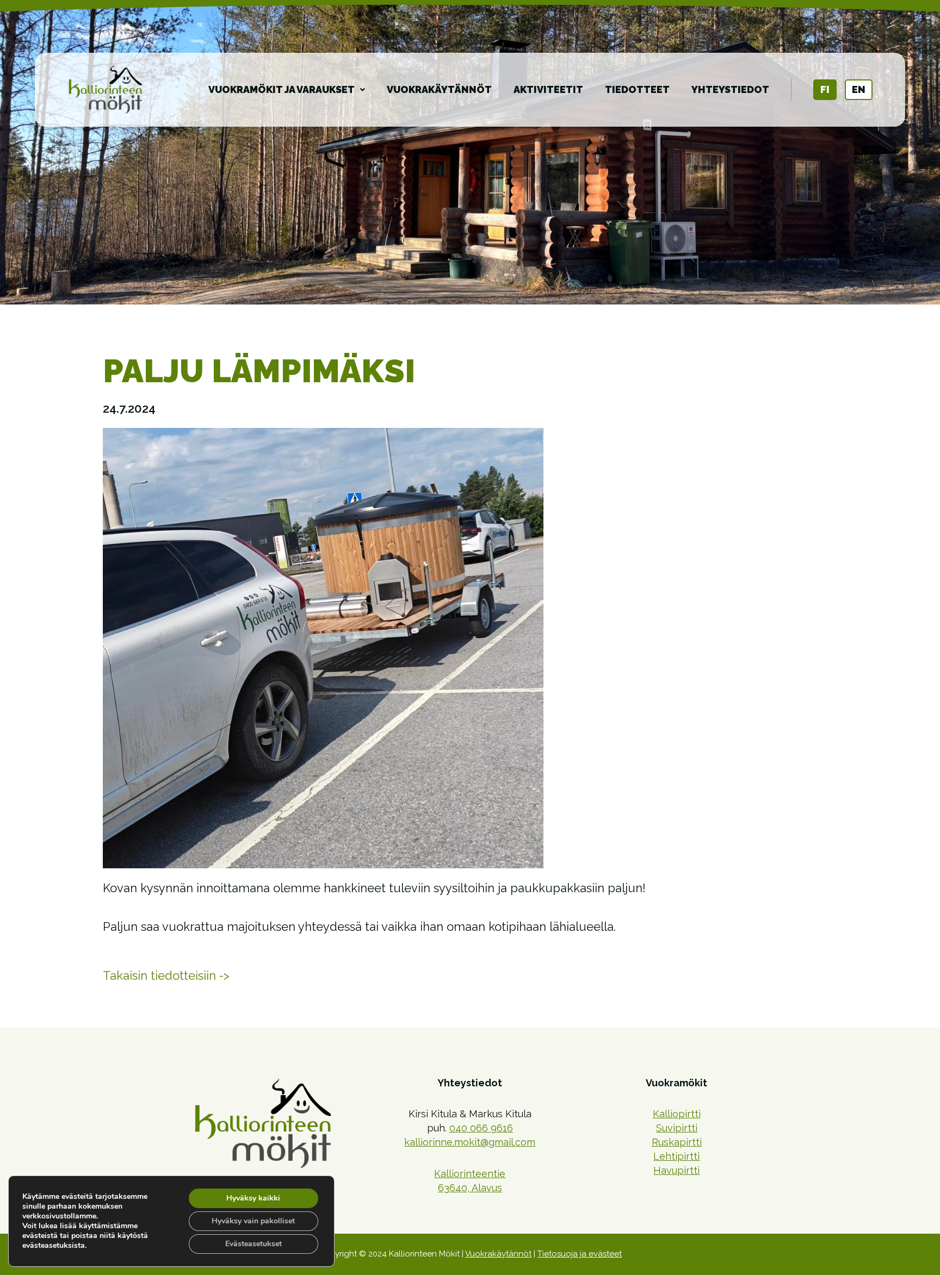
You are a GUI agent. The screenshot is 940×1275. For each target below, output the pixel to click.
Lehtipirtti (676, 1156)
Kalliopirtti (677, 1113)
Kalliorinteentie (469, 1173)
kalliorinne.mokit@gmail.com (469, 1142)
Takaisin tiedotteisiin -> (166, 975)
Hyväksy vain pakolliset (253, 1221)
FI (825, 89)
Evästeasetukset (253, 1244)
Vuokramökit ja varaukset (281, 89)
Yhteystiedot (730, 89)
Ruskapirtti (677, 1142)
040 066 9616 (481, 1128)
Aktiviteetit (548, 89)
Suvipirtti (676, 1128)
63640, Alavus (470, 1187)
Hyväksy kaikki (253, 1198)
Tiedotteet (637, 89)
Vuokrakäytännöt (439, 89)
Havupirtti (676, 1170)
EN (858, 89)
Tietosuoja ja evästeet (579, 1254)
